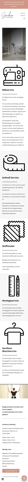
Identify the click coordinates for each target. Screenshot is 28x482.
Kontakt (4, 466)
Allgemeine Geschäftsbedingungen (12, 453)
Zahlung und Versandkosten (10, 456)
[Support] (24, 478)
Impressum (5, 459)
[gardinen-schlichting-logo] (7, 12)
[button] (2, 479)
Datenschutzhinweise (8, 461)
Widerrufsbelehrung (8, 464)
